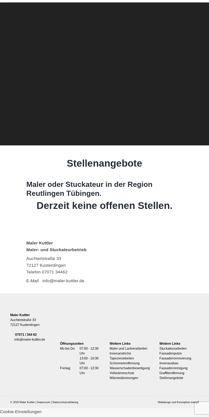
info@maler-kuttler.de (29, 339)
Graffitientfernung (171, 373)
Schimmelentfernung (125, 363)
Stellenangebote (171, 378)
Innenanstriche (120, 353)
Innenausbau (168, 363)
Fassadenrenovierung (175, 358)
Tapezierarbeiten (122, 358)
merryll (195, 402)
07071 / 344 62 (26, 334)
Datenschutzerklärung (65, 402)
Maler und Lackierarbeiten (128, 348)
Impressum (43, 402)
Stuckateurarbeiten (173, 348)
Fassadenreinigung (173, 368)
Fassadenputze (170, 353)
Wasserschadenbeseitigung (130, 368)
